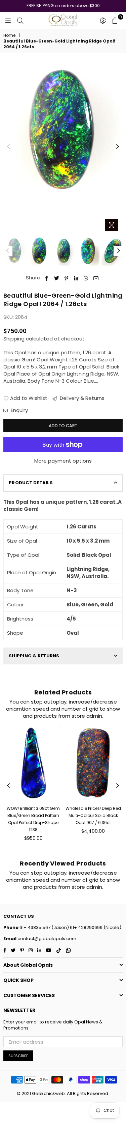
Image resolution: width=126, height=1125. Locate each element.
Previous (8, 147)
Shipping (14, 338)
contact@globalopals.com (46, 938)
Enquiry (18, 410)
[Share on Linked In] (76, 277)
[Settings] (103, 20)
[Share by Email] (96, 277)
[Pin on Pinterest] (66, 277)
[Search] (20, 20)
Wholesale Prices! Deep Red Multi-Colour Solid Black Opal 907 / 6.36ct (93, 815)
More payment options (63, 460)
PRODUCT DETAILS (31, 482)
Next (118, 147)
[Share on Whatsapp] (86, 277)
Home (9, 35)
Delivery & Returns (81, 398)
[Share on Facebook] (46, 277)
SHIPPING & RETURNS (34, 656)
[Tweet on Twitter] (56, 277)
